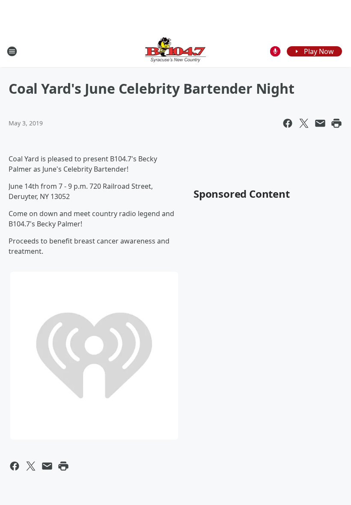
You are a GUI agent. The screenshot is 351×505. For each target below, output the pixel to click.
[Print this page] (336, 123)
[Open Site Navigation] (12, 51)
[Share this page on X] (304, 123)
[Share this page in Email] (320, 123)
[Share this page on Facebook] (288, 123)
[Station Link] (175, 51)
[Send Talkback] (275, 51)
